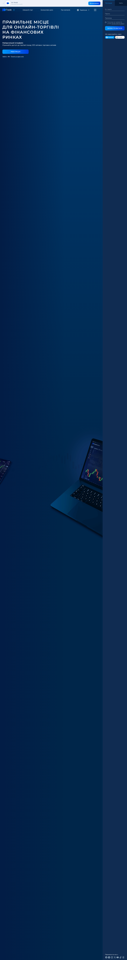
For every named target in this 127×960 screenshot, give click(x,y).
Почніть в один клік (17, 57)
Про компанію (65, 10)
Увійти (4, 57)
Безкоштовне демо (47, 10)
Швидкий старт (28, 10)
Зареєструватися (114, 28)
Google (120, 37)
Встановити (94, 3)
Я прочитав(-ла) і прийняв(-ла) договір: (115, 22)
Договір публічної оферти (118, 23)
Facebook (110, 37)
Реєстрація (15, 52)
